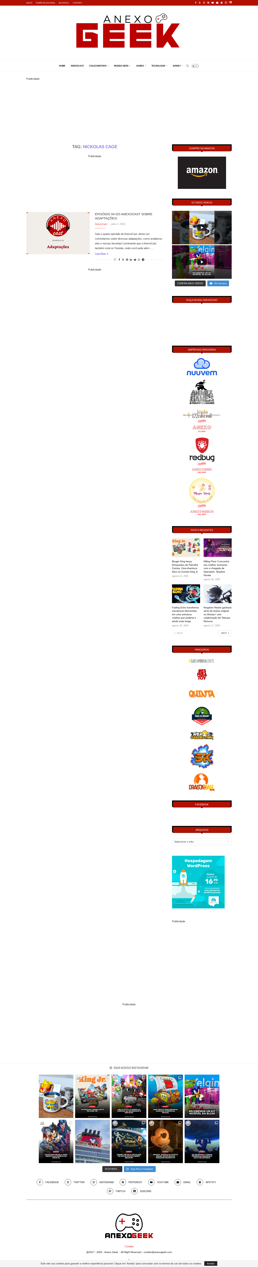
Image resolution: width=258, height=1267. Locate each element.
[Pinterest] (208, 3)
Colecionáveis (98, 66)
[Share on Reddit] (135, 259)
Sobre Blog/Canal (45, 3)
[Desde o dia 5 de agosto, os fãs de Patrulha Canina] (92, 1096)
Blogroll (64, 3)
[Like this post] (115, 259)
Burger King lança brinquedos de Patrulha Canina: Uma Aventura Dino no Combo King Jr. (185, 566)
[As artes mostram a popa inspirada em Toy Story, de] (129, 1141)
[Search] (187, 66)
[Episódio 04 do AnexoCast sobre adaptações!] (58, 233)
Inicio (29, 3)
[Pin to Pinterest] (127, 259)
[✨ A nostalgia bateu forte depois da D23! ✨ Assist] (92, 1141)
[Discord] (230, 3)
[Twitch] (226, 3)
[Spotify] (222, 3)
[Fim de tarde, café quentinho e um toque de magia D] (56, 1096)
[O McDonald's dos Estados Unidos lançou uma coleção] (129, 1096)
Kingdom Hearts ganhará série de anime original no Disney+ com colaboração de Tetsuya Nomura (217, 614)
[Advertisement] (129, 105)
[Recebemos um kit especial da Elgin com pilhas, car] (202, 1096)
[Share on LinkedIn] (131, 259)
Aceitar (211, 1263)
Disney (177, 66)
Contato (77, 3)
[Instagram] (204, 3)
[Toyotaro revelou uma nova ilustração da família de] (56, 1141)
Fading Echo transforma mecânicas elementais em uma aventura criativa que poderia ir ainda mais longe (185, 614)
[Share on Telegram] (143, 259)
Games (140, 66)
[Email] (217, 3)
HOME (62, 66)
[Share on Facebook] (119, 259)
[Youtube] (212, 3)
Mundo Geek (121, 66)
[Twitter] (200, 3)
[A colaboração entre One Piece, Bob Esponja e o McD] (165, 1096)
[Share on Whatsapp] (139, 259)
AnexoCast (77, 66)
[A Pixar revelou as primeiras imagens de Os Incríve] (202, 1141)
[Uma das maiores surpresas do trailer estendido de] (165, 1141)
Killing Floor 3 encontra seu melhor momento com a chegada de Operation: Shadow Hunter (216, 568)
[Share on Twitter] (123, 259)
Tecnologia (158, 66)
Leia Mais (100, 253)
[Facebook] (195, 3)
